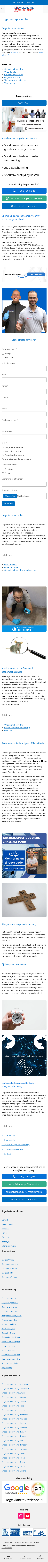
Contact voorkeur (9, 465)
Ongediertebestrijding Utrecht (13, 1462)
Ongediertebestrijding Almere (13, 1393)
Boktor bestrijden (9, 1333)
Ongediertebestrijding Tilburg (13, 1458)
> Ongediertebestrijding (12, 1149)
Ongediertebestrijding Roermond (15, 1454)
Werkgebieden (7, 1224)
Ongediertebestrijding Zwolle (13, 1467)
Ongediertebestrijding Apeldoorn (15, 1397)
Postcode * (6, 397)
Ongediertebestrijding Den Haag (14, 1419)
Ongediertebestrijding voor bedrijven (20, 570)
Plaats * (5, 409)
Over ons (8, 730)
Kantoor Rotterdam (9, 1269)
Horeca (4, 1233)
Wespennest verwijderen (15, 80)
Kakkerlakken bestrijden (11, 1337)
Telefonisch (10, 469)
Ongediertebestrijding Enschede (14, 1428)
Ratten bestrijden (8, 1329)
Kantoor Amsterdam (10, 1264)
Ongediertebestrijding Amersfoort (15, 1384)
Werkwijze (6, 1242)
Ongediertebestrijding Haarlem (14, 1432)
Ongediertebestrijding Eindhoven (15, 1423)
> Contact (6, 1154)
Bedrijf (8, 353)
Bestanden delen (9, 490)
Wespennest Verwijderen (12, 1316)
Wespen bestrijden (9, 1320)
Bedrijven (5, 1229)
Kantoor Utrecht (8, 1260)
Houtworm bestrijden (10, 1311)
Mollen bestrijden (9, 1350)
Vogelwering (9, 83)
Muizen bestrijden (9, 1324)
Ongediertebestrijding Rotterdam (15, 1449)
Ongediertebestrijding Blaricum (14, 1410)
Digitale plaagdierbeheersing (18, 459)
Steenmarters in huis (10, 1363)
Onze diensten (10, 72)
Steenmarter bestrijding (11, 1359)
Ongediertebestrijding (14, 69)
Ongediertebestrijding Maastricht (14, 1441)
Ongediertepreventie (14, 447)
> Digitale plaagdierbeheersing (16, 1145)
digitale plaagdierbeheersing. (19, 1115)
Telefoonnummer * (10, 420)
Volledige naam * (9, 363)
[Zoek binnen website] (2, 9)
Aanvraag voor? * (9, 349)
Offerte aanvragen (9, 1246)
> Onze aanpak (8, 1135)
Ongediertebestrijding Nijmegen (14, 1445)
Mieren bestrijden (8, 1346)
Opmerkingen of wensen (12, 479)
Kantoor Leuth (7, 1273)
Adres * (5, 386)
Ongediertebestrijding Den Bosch (15, 1415)
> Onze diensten (9, 1140)
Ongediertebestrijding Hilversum (14, 1436)
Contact (5, 1220)
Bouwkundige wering (13, 75)
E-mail (8, 473)
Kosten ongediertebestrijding (17, 728)
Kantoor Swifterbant (9, 1277)
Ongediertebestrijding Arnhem (14, 1402)
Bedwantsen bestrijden (11, 1342)
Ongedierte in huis (12, 77)
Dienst (4, 443)
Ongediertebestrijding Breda (13, 1406)
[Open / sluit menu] (45, 9)
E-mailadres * (7, 431)
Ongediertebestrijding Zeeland (14, 1471)
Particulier (9, 357)
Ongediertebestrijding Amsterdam (15, 1389)
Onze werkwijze (11, 567)
